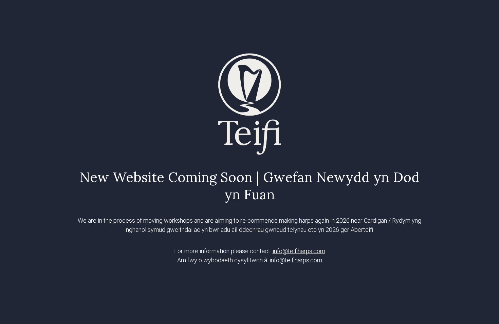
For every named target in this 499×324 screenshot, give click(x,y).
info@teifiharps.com (299, 251)
